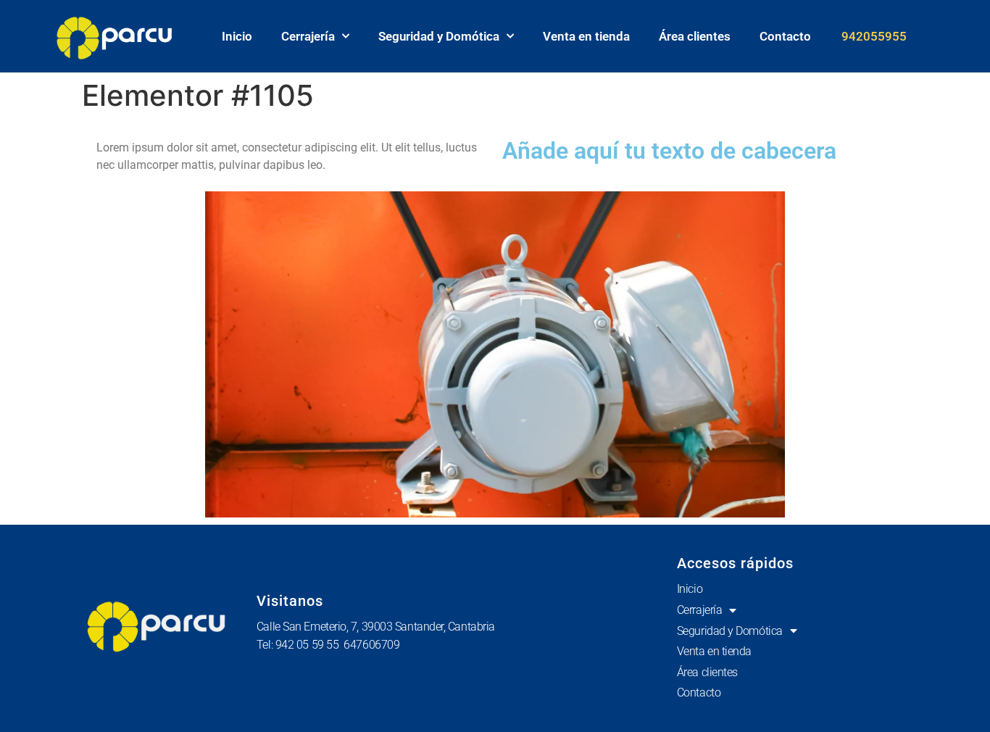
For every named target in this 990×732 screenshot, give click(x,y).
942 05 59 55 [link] (309, 645)
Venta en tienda (586, 36)
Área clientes (695, 36)
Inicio (237, 36)
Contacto (785, 36)
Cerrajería (308, 36)
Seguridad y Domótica (438, 36)
